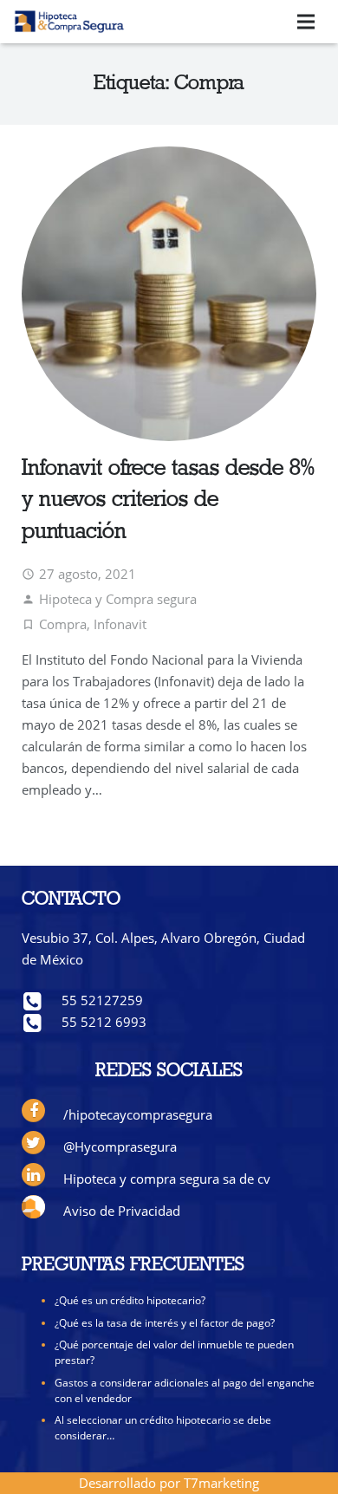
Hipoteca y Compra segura (118, 598)
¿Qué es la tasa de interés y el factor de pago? (165, 1322)
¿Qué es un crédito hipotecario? (130, 1300)
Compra (63, 624)
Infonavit (120, 624)
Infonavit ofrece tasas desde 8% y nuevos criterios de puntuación (168, 500)
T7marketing (221, 1482)
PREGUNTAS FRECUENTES (133, 1266)
